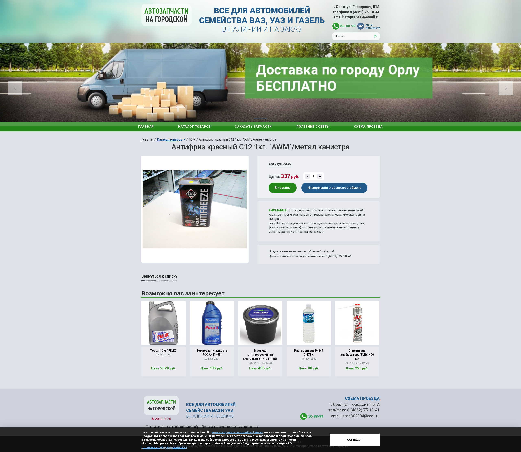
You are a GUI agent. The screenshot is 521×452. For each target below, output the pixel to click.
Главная (146, 126)
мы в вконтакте (373, 26)
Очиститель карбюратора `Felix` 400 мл (357, 354)
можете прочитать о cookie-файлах (237, 432)
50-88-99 (347, 26)
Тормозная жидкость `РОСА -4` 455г (211, 352)
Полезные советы (312, 126)
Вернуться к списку (159, 276)
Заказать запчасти (253, 126)
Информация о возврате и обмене (334, 188)
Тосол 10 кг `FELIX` (163, 350)
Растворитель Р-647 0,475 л (308, 352)
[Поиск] (375, 36)
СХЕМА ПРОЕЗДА (362, 398)
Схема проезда (368, 126)
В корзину (282, 188)
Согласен (354, 439)
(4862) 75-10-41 (340, 256)
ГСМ (192, 140)
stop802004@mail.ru (362, 17)
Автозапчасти (166, 15)
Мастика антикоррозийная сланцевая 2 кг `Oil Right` (260, 354)
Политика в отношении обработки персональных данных (202, 426)
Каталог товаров (194, 126)
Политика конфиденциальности (164, 447)
